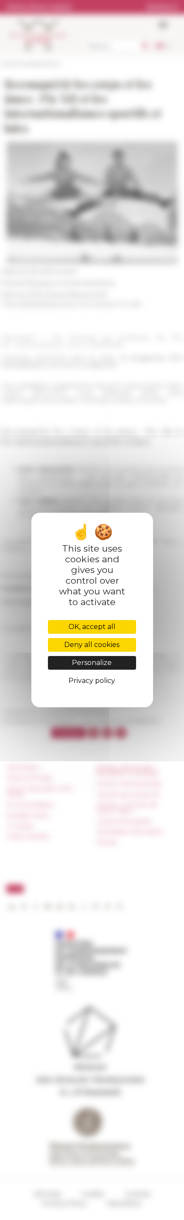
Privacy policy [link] (91, 681)
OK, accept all (92, 627)
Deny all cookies (91, 645)
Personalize (92, 663)
